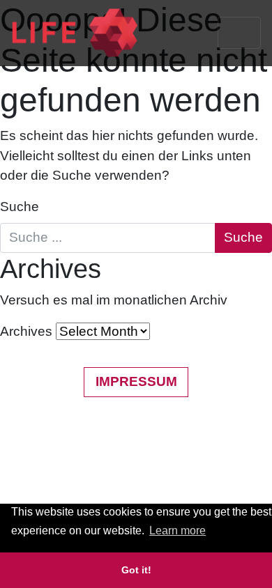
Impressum (136, 381)
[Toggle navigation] (239, 33)
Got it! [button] (136, 569)
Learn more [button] (177, 530)
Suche (19, 206)
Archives (26, 331)
